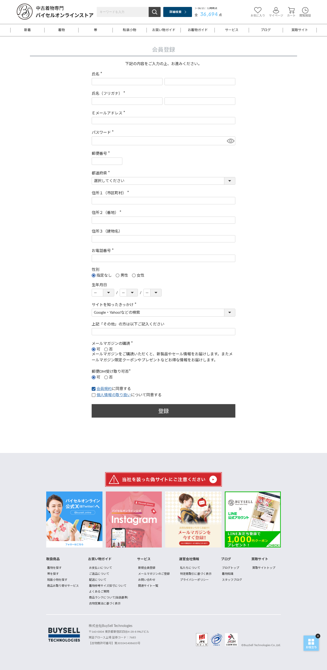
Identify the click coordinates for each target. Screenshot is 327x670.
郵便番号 (102, 154)
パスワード (104, 132)
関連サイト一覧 (148, 585)
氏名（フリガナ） (109, 93)
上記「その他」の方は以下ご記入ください (128, 324)
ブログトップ (230, 567)
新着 (27, 30)
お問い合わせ (146, 579)
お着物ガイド (198, 30)
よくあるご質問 (99, 591)
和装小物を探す (57, 579)
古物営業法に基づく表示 (105, 603)
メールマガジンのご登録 (154, 573)
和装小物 (129, 30)
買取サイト (299, 30)
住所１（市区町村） (111, 193)
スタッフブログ (232, 579)
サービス (231, 30)
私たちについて (190, 567)
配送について (97, 579)
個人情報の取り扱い (113, 395)
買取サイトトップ (263, 567)
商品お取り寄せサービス (63, 585)
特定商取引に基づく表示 (196, 573)
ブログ (266, 30)
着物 (61, 30)
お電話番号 (104, 251)
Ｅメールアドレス (109, 113)
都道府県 (102, 173)
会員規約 (104, 389)
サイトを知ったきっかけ (115, 305)
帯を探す (53, 573)
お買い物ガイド (163, 30)
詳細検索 (175, 12)
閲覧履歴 (305, 15)
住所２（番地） (107, 213)
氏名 (98, 74)
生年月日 (99, 285)
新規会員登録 (146, 567)
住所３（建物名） (107, 231)
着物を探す (54, 567)
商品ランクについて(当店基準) (108, 597)
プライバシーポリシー (194, 579)
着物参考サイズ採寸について (107, 585)
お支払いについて (100, 567)
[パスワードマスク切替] (230, 141)
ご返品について (99, 573)
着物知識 (227, 573)
